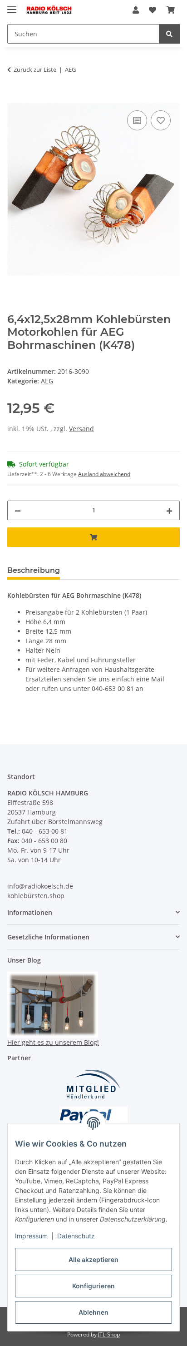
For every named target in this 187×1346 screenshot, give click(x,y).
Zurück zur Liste (35, 69)
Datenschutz (76, 1236)
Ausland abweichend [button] (104, 474)
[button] (136, 10)
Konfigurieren (93, 1286)
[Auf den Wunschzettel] (161, 120)
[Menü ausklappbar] (11, 5)
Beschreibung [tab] (33, 570)
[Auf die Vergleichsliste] (137, 120)
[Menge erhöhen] (169, 510)
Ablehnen (93, 1312)
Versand (81, 428)
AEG (47, 381)
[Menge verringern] (18, 510)
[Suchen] (169, 34)
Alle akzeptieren (93, 1259)
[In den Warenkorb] (14, 98)
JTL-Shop (109, 1334)
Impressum (31, 1236)
